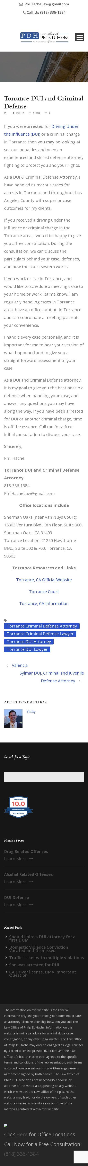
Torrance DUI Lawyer (27, 649)
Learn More (15, 858)
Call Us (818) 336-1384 (46, 12)
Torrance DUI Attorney (29, 641)
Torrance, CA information (44, 603)
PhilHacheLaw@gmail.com (47, 4)
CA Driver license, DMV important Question (42, 973)
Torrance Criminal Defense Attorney (42, 626)
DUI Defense (16, 897)
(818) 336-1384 (21, 1153)
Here (21, 1134)
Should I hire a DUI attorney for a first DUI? (42, 938)
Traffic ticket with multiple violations (46, 957)
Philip (20, 113)
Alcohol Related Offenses (28, 874)
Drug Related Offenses (26, 851)
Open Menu (79, 37)
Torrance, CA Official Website (44, 579)
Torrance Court (44, 591)
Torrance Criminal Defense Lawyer (40, 634)
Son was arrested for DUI (34, 965)
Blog (36, 113)
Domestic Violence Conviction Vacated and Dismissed (38, 948)
